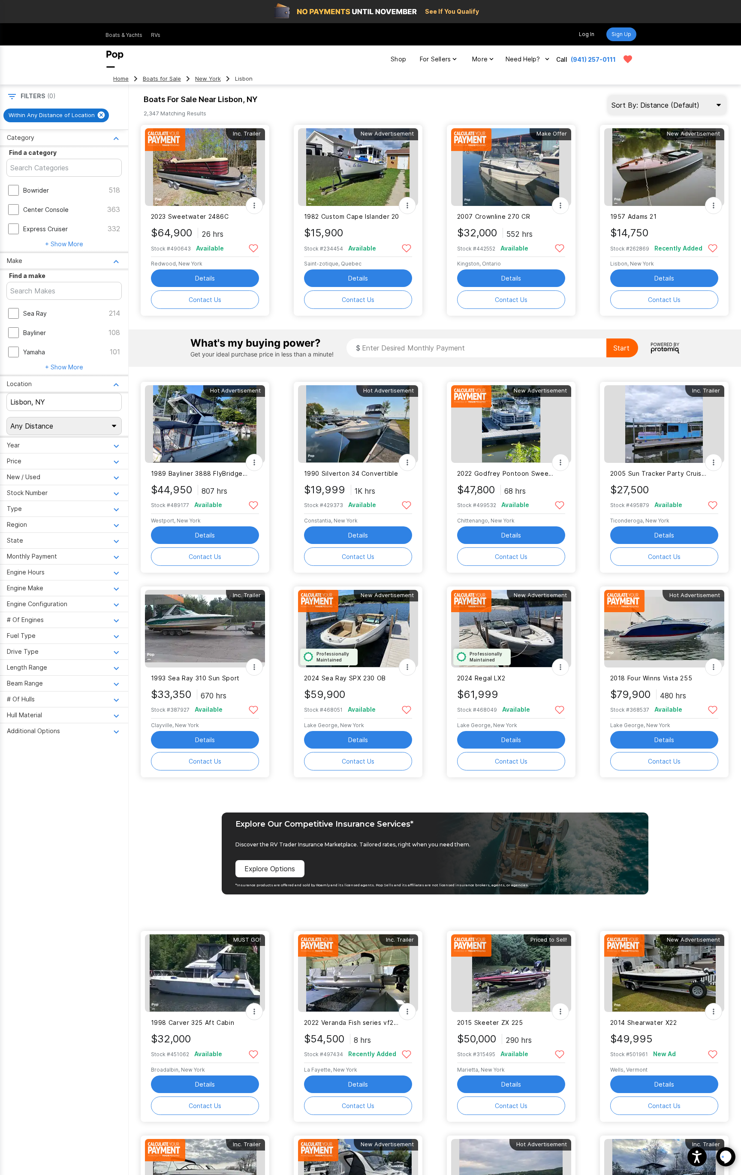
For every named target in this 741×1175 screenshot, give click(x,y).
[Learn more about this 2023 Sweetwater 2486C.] (205, 167)
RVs (155, 35)
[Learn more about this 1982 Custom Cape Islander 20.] (358, 167)
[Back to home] (115, 59)
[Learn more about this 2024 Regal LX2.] (511, 629)
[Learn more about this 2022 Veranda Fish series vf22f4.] (358, 973)
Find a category (33, 152)
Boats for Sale (162, 79)
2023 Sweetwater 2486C (190, 216)
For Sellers (435, 59)
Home (121, 79)
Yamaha (34, 352)
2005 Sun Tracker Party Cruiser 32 (659, 473)
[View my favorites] (628, 59)
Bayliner (34, 332)
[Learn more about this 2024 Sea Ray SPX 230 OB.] (358, 629)
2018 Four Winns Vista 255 (651, 678)
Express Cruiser (45, 229)
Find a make (27, 275)
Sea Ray (35, 313)
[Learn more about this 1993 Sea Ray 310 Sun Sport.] (205, 629)
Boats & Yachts (123, 35)
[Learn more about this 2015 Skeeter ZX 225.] (511, 973)
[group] (56, 115)
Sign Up (621, 34)
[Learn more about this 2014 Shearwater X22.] (664, 973)
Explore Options (269, 868)
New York (208, 79)
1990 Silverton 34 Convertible (351, 473)
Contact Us (205, 299)
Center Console (46, 209)
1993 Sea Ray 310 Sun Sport (195, 678)
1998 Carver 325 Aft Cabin (193, 1022)
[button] (697, 1156)
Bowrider (36, 190)
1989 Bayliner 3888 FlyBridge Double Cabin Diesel (199, 473)
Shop (398, 59)
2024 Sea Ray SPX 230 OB (345, 678)
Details (205, 278)
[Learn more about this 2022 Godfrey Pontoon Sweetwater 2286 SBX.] (511, 424)
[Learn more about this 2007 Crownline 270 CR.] (511, 167)
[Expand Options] (254, 205)
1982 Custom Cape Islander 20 (351, 216)
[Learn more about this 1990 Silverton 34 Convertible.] (358, 424)
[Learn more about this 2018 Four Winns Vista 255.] (664, 629)
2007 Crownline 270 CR (493, 216)
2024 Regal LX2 (481, 678)
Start (621, 348)
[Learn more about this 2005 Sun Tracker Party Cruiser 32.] (664, 424)
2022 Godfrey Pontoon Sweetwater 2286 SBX (505, 473)
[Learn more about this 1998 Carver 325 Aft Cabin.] (205, 973)
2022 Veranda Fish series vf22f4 (352, 1022)
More (480, 59)
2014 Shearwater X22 (643, 1022)
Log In (586, 34)
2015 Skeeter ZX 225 (490, 1022)
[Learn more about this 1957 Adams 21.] (664, 167)
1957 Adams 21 (633, 216)
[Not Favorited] (253, 247)
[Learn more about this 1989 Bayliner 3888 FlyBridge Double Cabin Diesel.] (205, 424)
